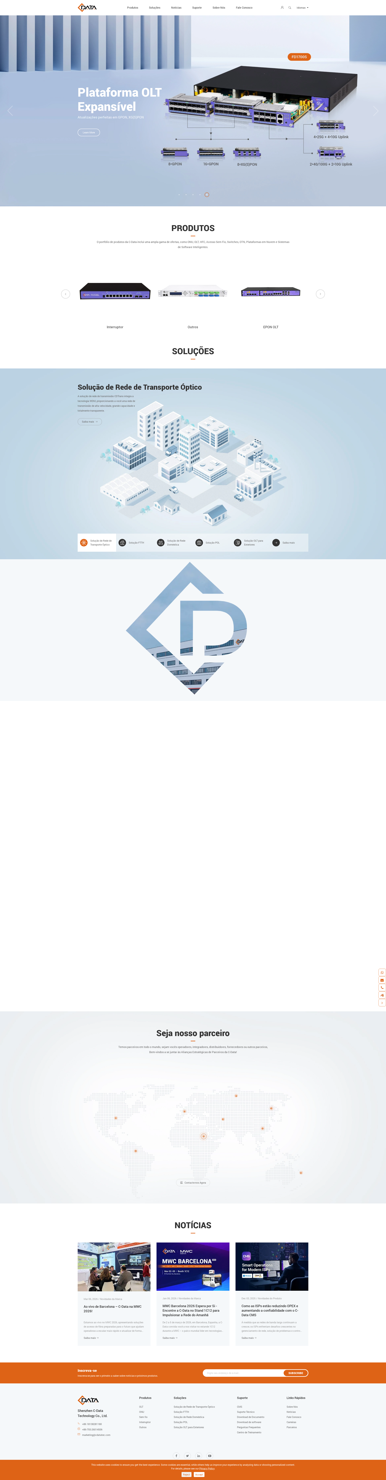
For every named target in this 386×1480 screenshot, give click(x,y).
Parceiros (292, 1427)
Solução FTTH (181, 1411)
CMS (239, 1406)
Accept (199, 1474)
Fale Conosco (244, 7)
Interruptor (145, 1422)
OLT (141, 1406)
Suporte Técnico (246, 1411)
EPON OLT (115, 327)
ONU (270, 327)
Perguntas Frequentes (249, 1427)
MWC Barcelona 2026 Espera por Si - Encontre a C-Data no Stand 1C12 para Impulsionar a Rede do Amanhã (191, 1310)
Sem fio (143, 1417)
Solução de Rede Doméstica (189, 1417)
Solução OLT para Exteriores (189, 1427)
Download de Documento (250, 1417)
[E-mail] (382, 980)
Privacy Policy (206, 1468)
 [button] (10, 111)
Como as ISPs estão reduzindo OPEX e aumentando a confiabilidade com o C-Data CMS (270, 1310)
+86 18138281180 (92, 1424)
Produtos (132, 7)
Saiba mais (91, 1337)
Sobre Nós (219, 7)
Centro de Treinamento (249, 1432)
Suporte (197, 7)
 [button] (65, 294)
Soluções (154, 7)
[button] (179, 194)
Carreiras (291, 1422)
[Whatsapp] (382, 972)
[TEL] (382, 987)
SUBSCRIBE (295, 1373)
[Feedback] (382, 995)
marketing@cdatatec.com (96, 1434)
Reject (186, 1474)
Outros (142, 1427)
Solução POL (181, 1422)
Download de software (249, 1422)
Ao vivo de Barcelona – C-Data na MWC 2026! (112, 1308)
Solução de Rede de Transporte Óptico (140, 387)
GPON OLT (193, 327)
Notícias (176, 7)
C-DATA (193, 593)
